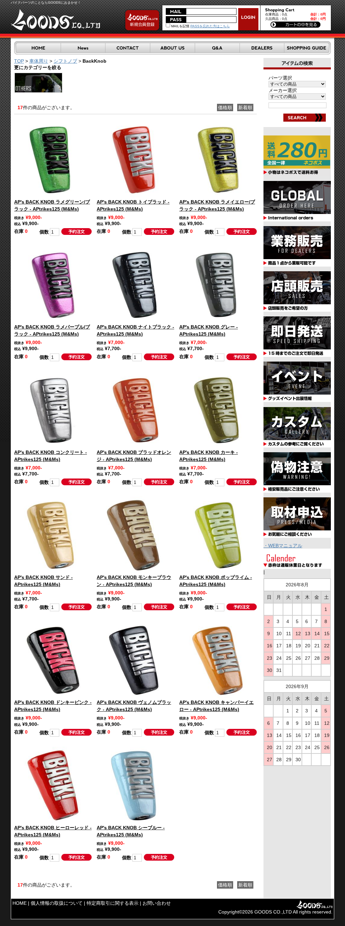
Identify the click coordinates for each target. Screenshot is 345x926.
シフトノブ (65, 61)
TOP (19, 61)
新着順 (245, 107)
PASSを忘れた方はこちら (210, 26)
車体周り (38, 61)
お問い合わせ (157, 903)
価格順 (225, 107)
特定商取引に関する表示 (112, 903)
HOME (19, 903)
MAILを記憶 (179, 26)
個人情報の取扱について (57, 903)
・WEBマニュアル (282, 545)
